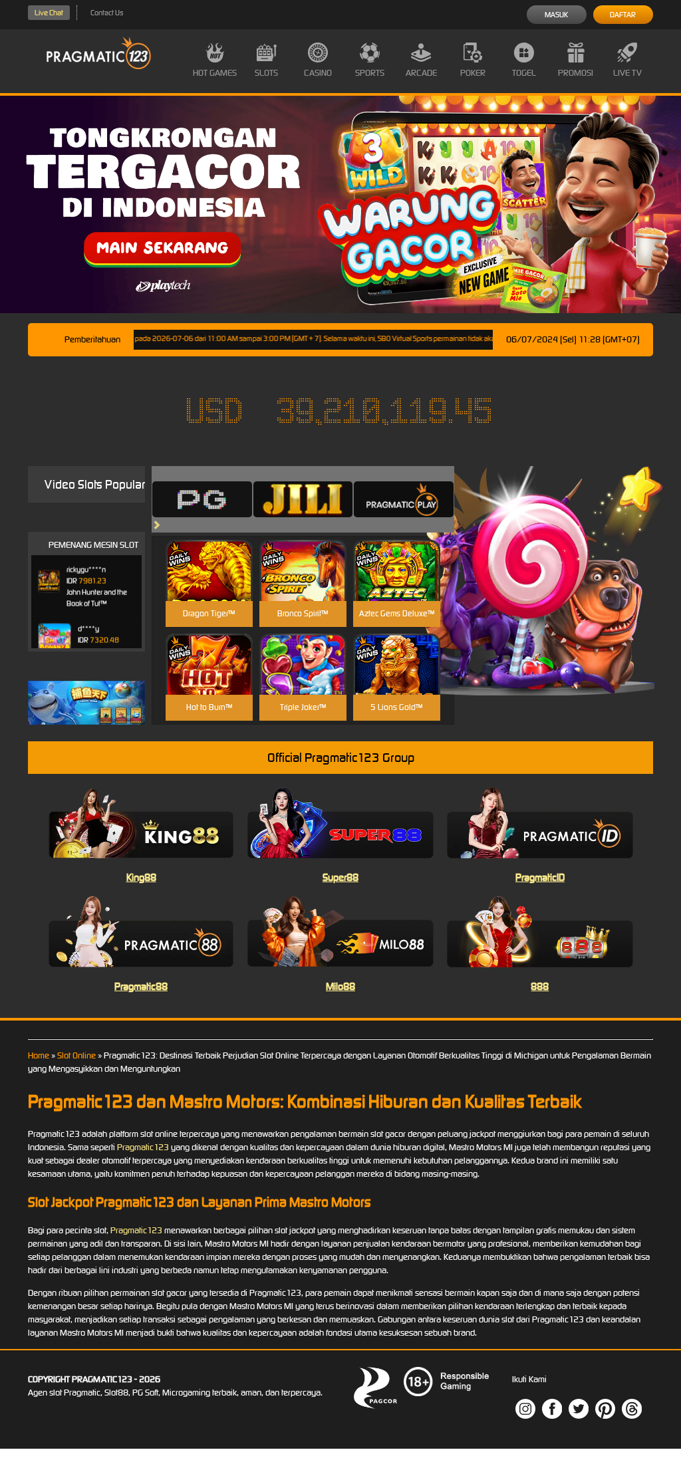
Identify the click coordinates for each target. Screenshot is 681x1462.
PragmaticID (540, 877)
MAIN (209, 584)
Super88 (340, 877)
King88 (141, 877)
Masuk (556, 14)
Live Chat (49, 12)
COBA (209, 554)
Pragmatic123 (143, 1147)
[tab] (202, 499)
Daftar (623, 14)
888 (540, 986)
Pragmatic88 (141, 986)
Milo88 (340, 986)
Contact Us (106, 12)
